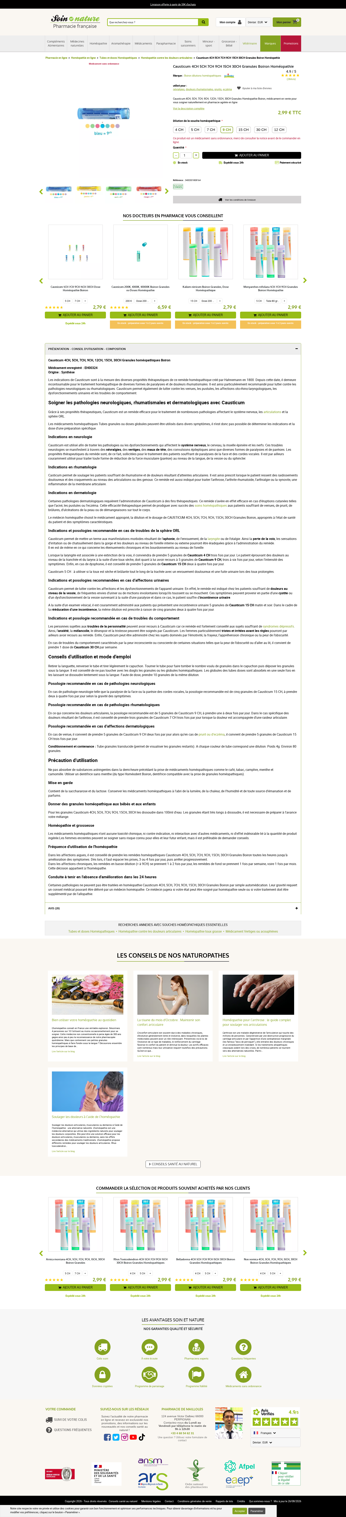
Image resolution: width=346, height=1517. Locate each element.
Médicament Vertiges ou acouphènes (252, 931)
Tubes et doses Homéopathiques (118, 58)
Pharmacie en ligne (56, 58)
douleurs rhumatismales (199, 89)
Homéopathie (98, 43)
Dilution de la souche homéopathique (196, 121)
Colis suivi (102, 1358)
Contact (169, 1501)
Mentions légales (151, 1501)
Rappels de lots (224, 1501)
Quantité (178, 147)
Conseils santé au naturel (174, 1164)
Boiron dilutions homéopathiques (202, 75)
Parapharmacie (166, 43)
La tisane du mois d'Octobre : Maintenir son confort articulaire (168, 1022)
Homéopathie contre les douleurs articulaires (166, 58)
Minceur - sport (209, 43)
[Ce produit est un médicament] (179, 190)
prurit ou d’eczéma (212, 734)
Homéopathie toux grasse (203, 931)
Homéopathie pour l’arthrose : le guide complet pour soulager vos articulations (257, 1022)
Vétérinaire (250, 43)
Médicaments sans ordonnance (244, 1386)
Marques (270, 43)
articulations (272, 412)
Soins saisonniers (188, 43)
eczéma (227, 89)
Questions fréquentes (243, 1358)
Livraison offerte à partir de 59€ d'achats (173, 4)
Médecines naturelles (77, 43)
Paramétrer (256, 1511)
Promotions (291, 43)
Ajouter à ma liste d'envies (257, 88)
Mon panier (284, 22)
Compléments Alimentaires (56, 43)
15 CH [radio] (243, 130)
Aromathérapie (121, 43)
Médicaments (143, 43)
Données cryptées (102, 1386)
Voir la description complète (188, 108)
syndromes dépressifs (278, 626)
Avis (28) (54, 908)
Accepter (240, 1511)
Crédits (241, 1501)
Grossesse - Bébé (229, 43)
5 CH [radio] (195, 130)
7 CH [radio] (211, 130)
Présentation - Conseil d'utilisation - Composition (87, 349)
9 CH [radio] (227, 130)
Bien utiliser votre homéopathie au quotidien (84, 1020)
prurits (218, 89)
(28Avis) (291, 79)
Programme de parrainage (149, 1386)
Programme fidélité (196, 1386)
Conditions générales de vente (195, 1501)
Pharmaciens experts (196, 1358)
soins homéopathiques (211, 505)
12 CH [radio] (279, 130)
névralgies (179, 89)
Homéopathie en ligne (83, 58)
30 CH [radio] (261, 130)
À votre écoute (149, 1358)
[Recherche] (204, 22)
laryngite (214, 539)
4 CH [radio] (179, 130)
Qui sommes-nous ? (260, 1501)
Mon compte (227, 22)
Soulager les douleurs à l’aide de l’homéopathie (86, 1117)
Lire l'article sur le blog (63, 1051)
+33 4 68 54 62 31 (182, 1433)
